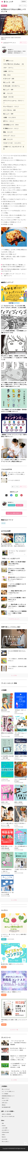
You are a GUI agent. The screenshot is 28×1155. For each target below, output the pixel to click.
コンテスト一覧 (14, 1029)
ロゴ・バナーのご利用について (8, 1091)
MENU (24, 1)
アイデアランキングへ (14, 619)
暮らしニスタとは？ (6, 1089)
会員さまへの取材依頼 (6, 1114)
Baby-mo (4, 1136)
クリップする (23, 5)
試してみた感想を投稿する (14, 513)
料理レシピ (4, 5)
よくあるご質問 (5, 1100)
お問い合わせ (4, 1102)
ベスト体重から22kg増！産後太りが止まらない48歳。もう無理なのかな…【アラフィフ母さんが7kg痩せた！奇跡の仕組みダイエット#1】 (14, 384)
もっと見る (14, 675)
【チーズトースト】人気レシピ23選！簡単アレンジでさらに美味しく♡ (16, 474)
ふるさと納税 (4, 1127)
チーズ (3, 523)
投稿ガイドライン (5, 1098)
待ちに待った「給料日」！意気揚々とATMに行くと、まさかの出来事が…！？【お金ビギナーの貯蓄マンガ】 (14, 357)
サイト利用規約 (5, 1093)
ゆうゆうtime (4, 1139)
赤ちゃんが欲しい (5, 1141)
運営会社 (3, 1105)
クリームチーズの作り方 (14, 480)
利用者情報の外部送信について (8, 1095)
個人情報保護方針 (5, 1107)
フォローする (11, 505)
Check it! (3, 1125)
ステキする (23, 42)
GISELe (3, 1134)
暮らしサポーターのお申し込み (8, 1116)
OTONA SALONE (5, 1132)
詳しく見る (19, 505)
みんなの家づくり (5, 1130)
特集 (3, 1123)
